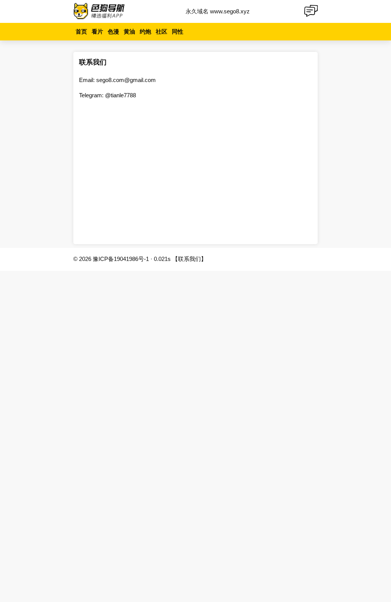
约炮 (145, 31)
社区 (161, 31)
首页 (81, 31)
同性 (177, 31)
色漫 (113, 31)
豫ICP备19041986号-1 (121, 259)
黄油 (129, 31)
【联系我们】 (189, 259)
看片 (97, 31)
